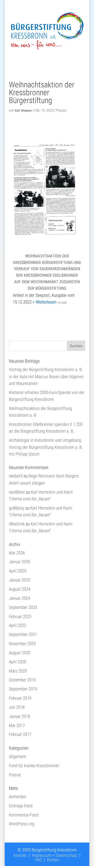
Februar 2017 (20, 734)
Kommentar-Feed (23, 814)
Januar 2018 (19, 716)
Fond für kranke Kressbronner (34, 765)
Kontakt (20, 855)
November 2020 (22, 643)
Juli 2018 (17, 707)
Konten (53, 859)
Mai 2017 (17, 725)
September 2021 (23, 634)
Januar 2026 (19, 561)
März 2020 (18, 671)
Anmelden (17, 796)
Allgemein (17, 756)
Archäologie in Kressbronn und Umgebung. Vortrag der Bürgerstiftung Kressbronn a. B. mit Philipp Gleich (46, 447)
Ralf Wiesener (23, 110)
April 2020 (17, 661)
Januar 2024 (19, 598)
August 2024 (19, 589)
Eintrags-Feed (20, 805)
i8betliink (17, 523)
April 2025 (17, 570)
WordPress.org (21, 823)
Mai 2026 (17, 552)
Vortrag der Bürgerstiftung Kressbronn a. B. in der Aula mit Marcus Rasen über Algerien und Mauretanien (46, 376)
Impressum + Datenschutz (54, 855)
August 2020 (19, 652)
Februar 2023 (20, 616)
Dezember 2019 (22, 679)
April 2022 (17, 625)
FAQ (38, 859)
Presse (60, 110)
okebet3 (15, 476)
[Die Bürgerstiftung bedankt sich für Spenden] (47, 233)
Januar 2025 (19, 580)
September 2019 (23, 689)
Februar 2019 (20, 698)
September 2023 (23, 607)
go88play (16, 508)
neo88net (17, 492)
